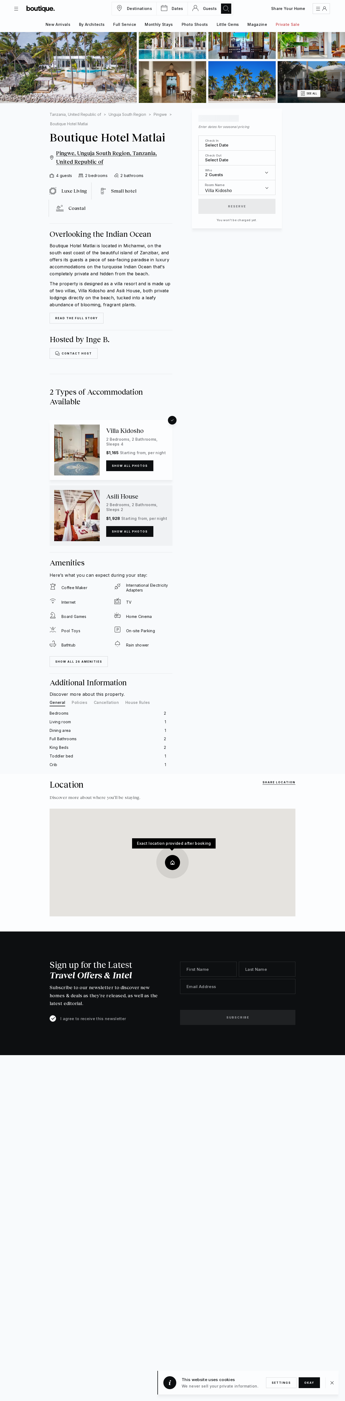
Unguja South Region (127, 114)
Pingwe (160, 114)
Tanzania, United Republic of (75, 114)
